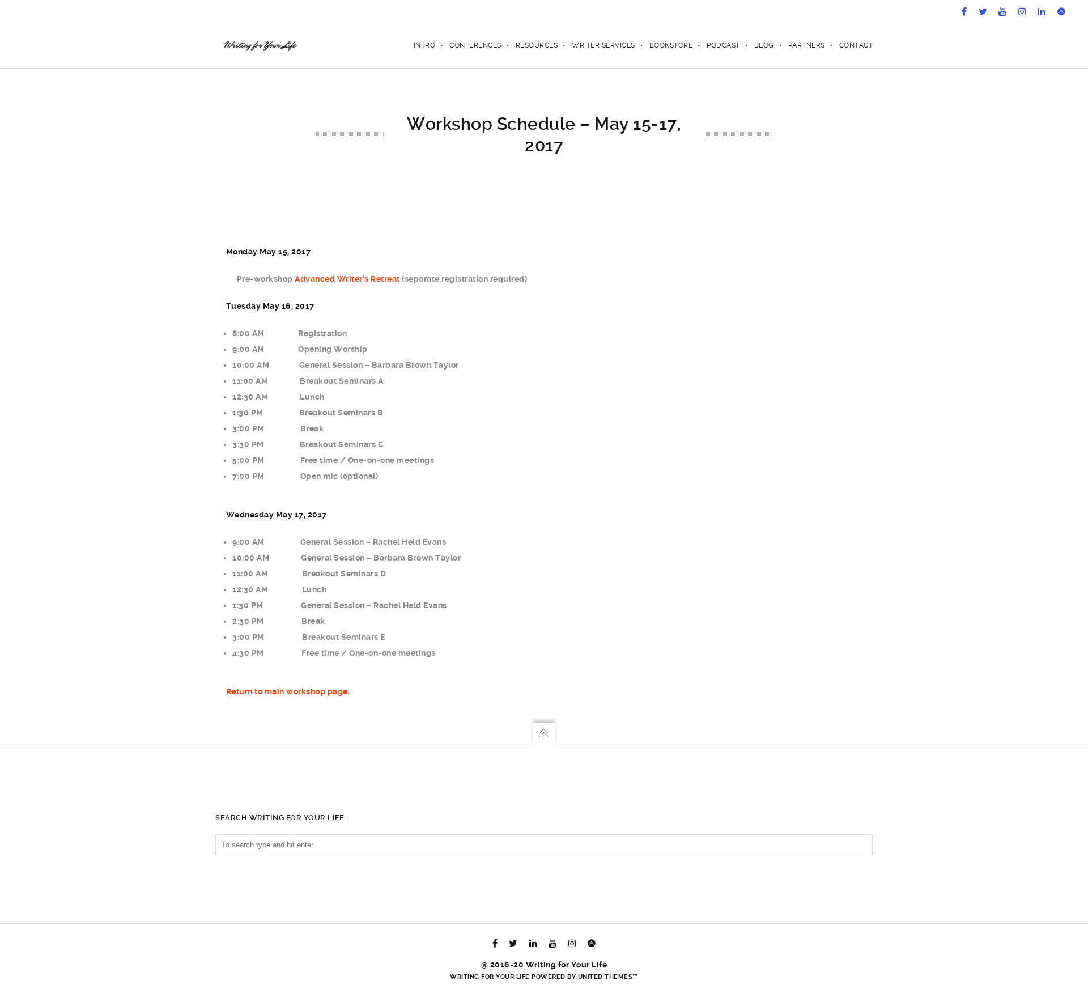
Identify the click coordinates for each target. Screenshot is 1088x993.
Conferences (475, 45)
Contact (856, 45)
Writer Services (603, 45)
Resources (537, 45)
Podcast (723, 45)
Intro (425, 45)
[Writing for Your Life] (259, 45)
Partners (806, 45)
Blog (764, 45)
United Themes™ (608, 977)
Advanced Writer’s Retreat (347, 278)
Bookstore (671, 45)
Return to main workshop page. (288, 691)
